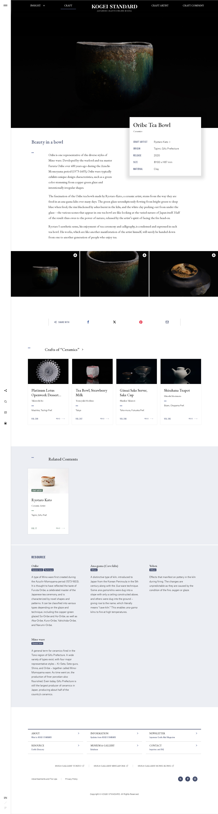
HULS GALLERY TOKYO (68, 765)
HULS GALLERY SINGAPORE (109, 765)
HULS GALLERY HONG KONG (154, 765)
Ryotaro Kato (161, 141)
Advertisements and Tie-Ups (44, 779)
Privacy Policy (71, 779)
